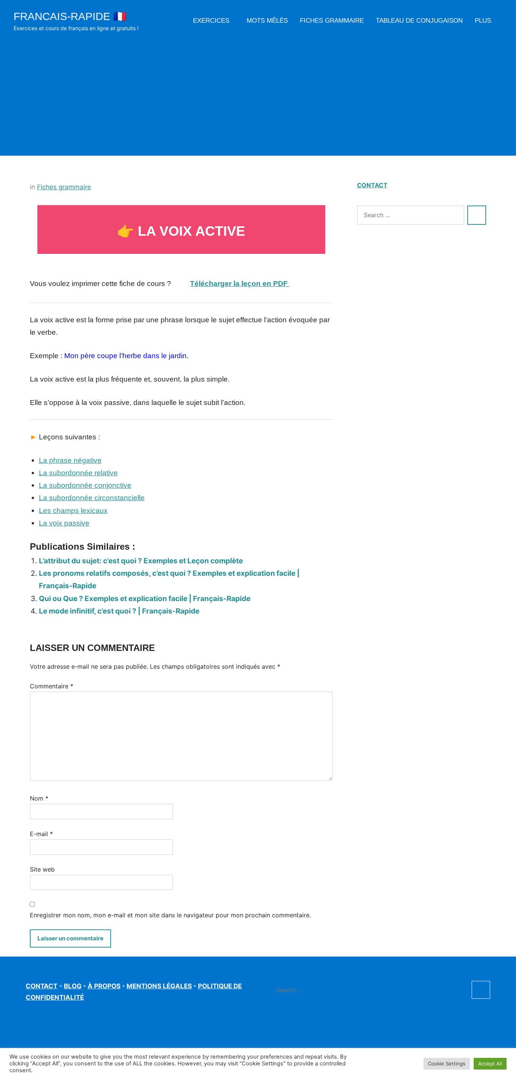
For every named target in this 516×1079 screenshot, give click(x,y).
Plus (483, 20)
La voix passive (64, 523)
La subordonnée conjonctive (85, 485)
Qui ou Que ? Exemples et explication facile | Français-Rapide (144, 598)
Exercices (211, 20)
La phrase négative (70, 460)
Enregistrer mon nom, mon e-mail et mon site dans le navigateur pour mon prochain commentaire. (170, 915)
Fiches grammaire (332, 20)
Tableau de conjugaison (419, 20)
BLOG (73, 986)
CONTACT (372, 185)
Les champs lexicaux (73, 511)
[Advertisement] (258, 90)
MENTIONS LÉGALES (159, 986)
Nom (39, 798)
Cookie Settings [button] (446, 1063)
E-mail (41, 834)
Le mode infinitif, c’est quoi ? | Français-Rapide (119, 611)
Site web (42, 869)
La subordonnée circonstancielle (92, 498)
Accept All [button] (490, 1063)
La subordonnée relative (78, 473)
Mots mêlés (267, 20)
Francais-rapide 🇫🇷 (70, 16)
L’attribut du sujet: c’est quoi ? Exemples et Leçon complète (141, 561)
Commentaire (51, 686)
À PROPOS (104, 986)
